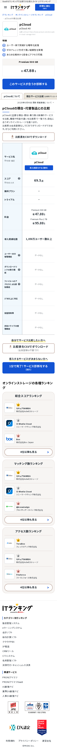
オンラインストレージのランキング (29, 15)
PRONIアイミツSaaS (12, 682)
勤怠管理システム (10, 623)
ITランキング (7, 15)
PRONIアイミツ (9, 677)
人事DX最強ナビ (10, 696)
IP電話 (5, 646)
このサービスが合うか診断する (28, 84)
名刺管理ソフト (9, 660)
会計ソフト (7, 632)
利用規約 (10, 740)
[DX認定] (20, 727)
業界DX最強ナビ (10, 691)
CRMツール (8, 651)
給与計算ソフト (9, 637)
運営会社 (46, 740)
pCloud (48, 15)
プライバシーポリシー (28, 740)
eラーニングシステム (12, 627)
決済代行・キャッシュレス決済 (16, 665)
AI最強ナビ (7, 686)
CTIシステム (8, 656)
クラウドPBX (8, 641)
